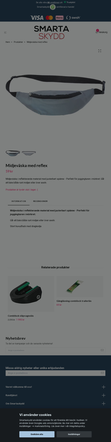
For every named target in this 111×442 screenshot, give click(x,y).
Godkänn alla (37, 434)
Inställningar (74, 434)
